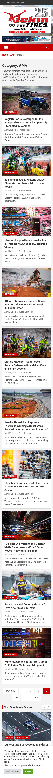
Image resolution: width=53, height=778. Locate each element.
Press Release (25, 130)
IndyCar (9, 738)
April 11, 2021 (10, 494)
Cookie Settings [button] (12, 771)
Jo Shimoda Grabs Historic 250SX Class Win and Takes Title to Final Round (24, 183)
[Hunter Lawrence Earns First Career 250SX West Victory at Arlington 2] (26, 643)
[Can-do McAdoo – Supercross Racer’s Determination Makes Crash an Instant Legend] (26, 343)
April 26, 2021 (10, 130)
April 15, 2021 (10, 372)
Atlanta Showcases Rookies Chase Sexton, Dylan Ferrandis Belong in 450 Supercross (24, 305)
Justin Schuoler (26, 312)
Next (35, 697)
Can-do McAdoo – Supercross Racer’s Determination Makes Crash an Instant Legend (25, 365)
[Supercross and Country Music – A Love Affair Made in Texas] (26, 586)
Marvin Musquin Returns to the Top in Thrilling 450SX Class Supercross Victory (25, 244)
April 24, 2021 (10, 190)
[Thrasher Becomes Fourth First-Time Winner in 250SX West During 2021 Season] (26, 464)
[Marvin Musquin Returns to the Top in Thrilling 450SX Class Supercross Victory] (26, 221)
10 (16, 697)
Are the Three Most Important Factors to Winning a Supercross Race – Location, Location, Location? (26, 426)
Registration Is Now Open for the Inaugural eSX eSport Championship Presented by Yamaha (25, 122)
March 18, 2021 (11, 612)
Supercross (10, 112)
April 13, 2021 (10, 433)
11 (25, 697)
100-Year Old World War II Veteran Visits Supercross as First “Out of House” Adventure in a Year (24, 547)
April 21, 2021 (10, 312)
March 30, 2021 (11, 554)
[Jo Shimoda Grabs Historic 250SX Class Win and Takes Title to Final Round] (26, 161)
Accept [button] (28, 771)
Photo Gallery (22, 738)
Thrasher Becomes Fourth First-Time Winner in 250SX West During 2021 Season (26, 487)
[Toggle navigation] (6, 47)
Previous (10, 691)
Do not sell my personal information (24, 765)
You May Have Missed (18, 707)
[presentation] (44, 707)
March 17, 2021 (11, 669)
